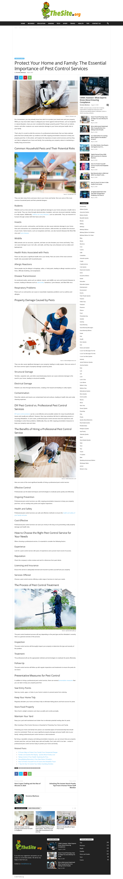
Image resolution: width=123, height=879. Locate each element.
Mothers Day (83, 388)
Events (81, 293)
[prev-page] (73, 808)
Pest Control (36, 768)
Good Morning (83, 324)
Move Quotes (83, 394)
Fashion (82, 298)
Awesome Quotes (84, 212)
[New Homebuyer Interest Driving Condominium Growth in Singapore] (24, 818)
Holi (81, 345)
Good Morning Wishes (85, 330)
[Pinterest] (25, 78)
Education (41, 23)
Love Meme (83, 382)
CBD (81, 252)
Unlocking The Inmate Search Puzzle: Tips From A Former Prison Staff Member (62, 786)
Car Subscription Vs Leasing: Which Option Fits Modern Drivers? (99, 137)
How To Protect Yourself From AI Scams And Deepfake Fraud (99, 165)
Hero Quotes (83, 342)
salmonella (40, 282)
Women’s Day (83, 469)
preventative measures (66, 680)
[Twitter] (21, 78)
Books (81, 241)
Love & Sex (83, 379)
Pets (81, 414)
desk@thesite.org (26, 863)
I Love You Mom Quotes (86, 356)
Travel (72, 23)
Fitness (82, 310)
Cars (81, 247)
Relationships (83, 425)
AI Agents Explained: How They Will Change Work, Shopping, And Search (98, 193)
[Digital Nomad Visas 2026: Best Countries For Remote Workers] (84, 157)
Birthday (82, 226)
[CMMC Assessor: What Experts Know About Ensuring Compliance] (94, 86)
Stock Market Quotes (85, 440)
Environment (83, 290)
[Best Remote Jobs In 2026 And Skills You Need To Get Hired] (84, 176)
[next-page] (75, 808)
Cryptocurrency (84, 264)
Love (81, 376)
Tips (87, 23)
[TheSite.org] (61, 10)
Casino (82, 249)
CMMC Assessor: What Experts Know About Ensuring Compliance (93, 100)
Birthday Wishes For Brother (87, 232)
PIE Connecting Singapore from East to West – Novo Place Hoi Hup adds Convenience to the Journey (45, 829)
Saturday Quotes (84, 434)
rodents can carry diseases (40, 214)
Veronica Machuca (21, 72)
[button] (108, 23)
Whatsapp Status (84, 463)
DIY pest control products (22, 414)
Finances (82, 307)
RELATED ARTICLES (21, 808)
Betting (82, 223)
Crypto (81, 261)
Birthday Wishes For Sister (87, 235)
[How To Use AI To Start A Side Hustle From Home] (84, 185)
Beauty (82, 221)
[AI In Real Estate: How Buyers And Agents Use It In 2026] (84, 147)
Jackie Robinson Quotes (86, 362)
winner (81, 466)
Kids (81, 368)
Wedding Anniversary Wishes (87, 460)
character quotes (84, 258)
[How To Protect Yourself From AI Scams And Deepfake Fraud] (84, 166)
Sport (65, 23)
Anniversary (83, 206)
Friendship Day (84, 316)
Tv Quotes (82, 454)
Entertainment (83, 287)
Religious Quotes (84, 428)
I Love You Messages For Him (87, 353)
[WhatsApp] (30, 78)
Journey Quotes (84, 365)
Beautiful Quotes (84, 218)
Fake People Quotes (85, 296)
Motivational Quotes (85, 391)
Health (81, 23)
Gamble (82, 319)
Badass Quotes (84, 215)
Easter (81, 278)
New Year (82, 405)
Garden (21, 768)
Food (81, 313)
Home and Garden (23, 27)
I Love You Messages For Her (87, 350)
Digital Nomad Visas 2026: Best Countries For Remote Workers (99, 156)
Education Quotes (84, 284)
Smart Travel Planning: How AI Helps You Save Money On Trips (99, 118)
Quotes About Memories (86, 420)
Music (81, 402)
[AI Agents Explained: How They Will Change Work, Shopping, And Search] (84, 194)
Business (31, 23)
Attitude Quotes (84, 209)
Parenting (82, 411)
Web (81, 457)
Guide (26, 768)
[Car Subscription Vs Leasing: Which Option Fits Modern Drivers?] (84, 138)
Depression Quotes (85, 270)
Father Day (83, 301)
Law (81, 371)
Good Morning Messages (86, 327)
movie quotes (83, 397)
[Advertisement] (62, 43)
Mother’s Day (83, 385)
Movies (82, 399)
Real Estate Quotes (85, 423)
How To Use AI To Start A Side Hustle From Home (99, 183)
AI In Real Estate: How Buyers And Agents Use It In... (99, 146)
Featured (82, 304)
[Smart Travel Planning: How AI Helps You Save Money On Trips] (84, 119)
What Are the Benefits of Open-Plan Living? (66, 827)
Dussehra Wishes (84, 275)
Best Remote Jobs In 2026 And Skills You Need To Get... (99, 174)
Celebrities (83, 255)
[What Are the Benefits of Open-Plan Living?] (66, 818)
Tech (58, 23)
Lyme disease (24, 233)
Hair (81, 336)
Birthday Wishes (84, 229)
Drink (81, 273)
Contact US (96, 23)
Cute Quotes (83, 267)
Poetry (81, 417)
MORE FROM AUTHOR (34, 808)
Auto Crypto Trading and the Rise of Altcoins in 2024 (27, 784)
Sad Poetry (83, 431)
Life (81, 373)
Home (23, 23)
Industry (82, 359)
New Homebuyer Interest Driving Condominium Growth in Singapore (23, 828)
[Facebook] (16, 78)
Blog (81, 238)
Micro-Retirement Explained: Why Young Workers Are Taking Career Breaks (99, 128)
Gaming (51, 23)
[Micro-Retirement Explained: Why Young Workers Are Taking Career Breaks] (84, 129)
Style (81, 443)
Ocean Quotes (83, 408)
